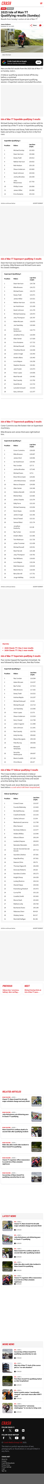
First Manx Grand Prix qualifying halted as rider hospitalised (28, 1380)
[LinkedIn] (23, 1431)
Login (3, 1469)
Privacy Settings (6, 1467)
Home (4, 9)
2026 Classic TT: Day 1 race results (19, 650)
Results (10, 9)
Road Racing (6, 1097)
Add (38, 62)
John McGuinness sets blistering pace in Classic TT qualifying (15, 1115)
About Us (4, 1459)
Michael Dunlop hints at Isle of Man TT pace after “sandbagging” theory (33, 991)
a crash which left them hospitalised (25, 787)
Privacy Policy (6, 1465)
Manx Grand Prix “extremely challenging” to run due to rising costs (27, 1407)
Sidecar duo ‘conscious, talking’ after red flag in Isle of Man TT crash (11, 991)
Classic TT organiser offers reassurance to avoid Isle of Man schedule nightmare (16, 1162)
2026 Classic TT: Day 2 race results (19, 648)
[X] (10, 1431)
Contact (4, 1461)
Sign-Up (4, 1471)
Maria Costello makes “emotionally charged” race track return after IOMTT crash (28, 1394)
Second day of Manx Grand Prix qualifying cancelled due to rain (13, 1176)
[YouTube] (17, 1431)
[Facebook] (4, 1431)
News (13, 1097)
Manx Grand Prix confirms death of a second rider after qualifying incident (15, 1131)
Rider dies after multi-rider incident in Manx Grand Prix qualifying (15, 1146)
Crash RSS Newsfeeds (8, 1463)
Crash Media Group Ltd (12, 1442)
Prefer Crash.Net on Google (17, 61)
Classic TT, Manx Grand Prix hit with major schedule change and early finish (16, 1100)
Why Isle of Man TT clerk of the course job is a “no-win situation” (27, 1366)
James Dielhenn (6, 24)
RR (15, 1222)
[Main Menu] (41, 3)
